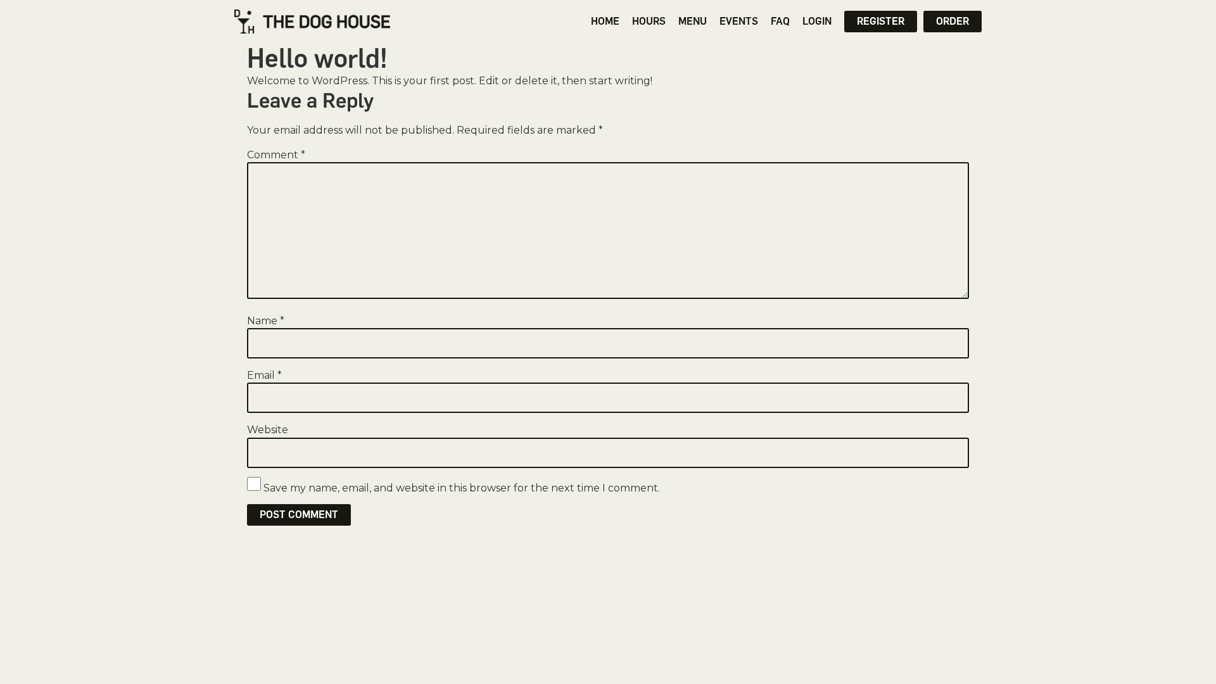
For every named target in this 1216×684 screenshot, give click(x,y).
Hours (649, 21)
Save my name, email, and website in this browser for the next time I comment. (461, 488)
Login (817, 21)
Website (267, 430)
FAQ (780, 21)
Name (265, 321)
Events (738, 21)
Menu (692, 21)
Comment (276, 155)
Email (264, 375)
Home (605, 21)
